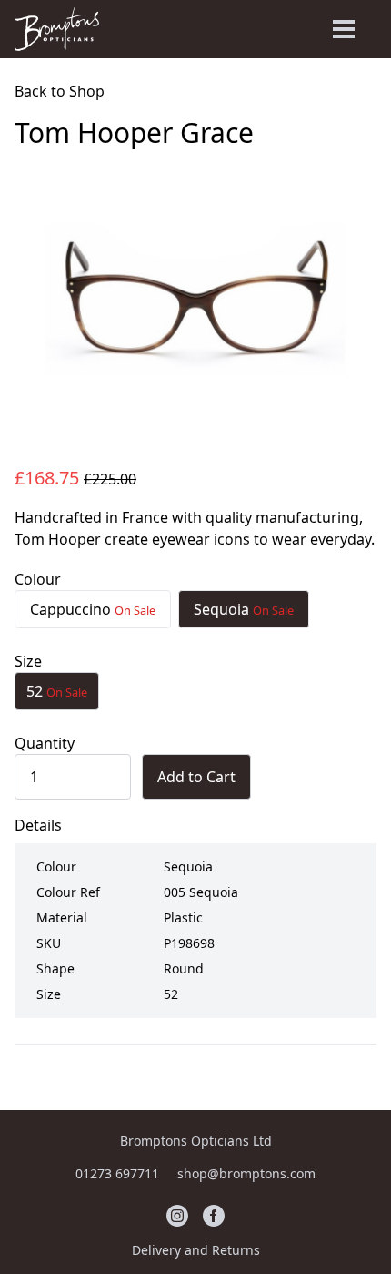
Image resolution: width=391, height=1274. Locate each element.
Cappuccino (92, 609)
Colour (38, 579)
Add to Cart (196, 777)
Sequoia (244, 609)
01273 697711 (119, 1173)
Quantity (45, 743)
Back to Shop (60, 91)
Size (28, 661)
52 (56, 691)
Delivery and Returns (196, 1250)
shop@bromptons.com (246, 1173)
